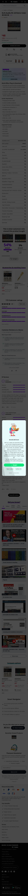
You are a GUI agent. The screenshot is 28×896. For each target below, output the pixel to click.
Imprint (10, 472)
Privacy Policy (16, 472)
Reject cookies (10, 469)
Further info (18, 469)
